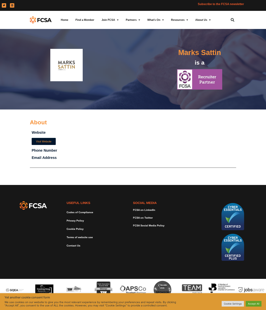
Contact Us (73, 245)
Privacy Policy (75, 220)
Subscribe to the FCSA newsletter (221, 4)
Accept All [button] (253, 303)
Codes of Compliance (80, 212)
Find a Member (84, 19)
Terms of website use (80, 237)
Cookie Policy (75, 228)
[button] (232, 20)
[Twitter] (4, 5)
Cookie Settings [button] (233, 303)
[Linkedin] (12, 5)
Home (64, 19)
